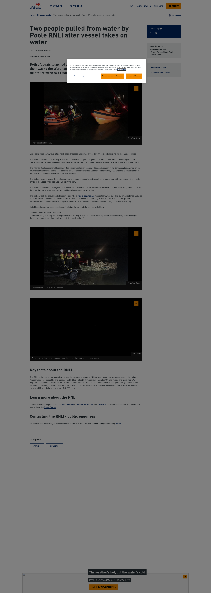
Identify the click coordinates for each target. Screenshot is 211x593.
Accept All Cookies (134, 76)
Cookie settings (79, 76)
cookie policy (121, 69)
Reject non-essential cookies (112, 76)
